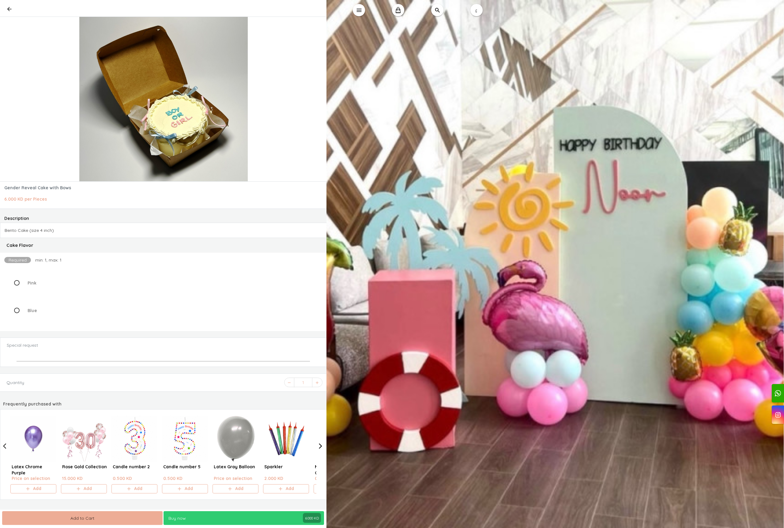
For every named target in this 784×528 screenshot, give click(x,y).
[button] (163, 245)
